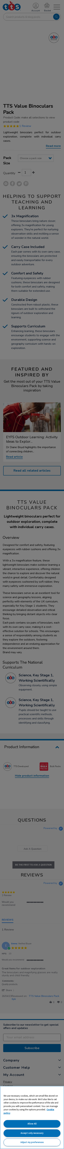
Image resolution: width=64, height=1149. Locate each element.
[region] (32, 1117)
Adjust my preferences (32, 1142)
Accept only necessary (32, 1133)
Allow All (32, 1123)
